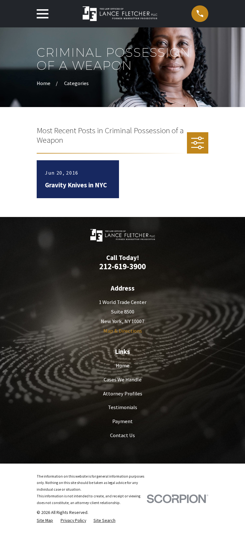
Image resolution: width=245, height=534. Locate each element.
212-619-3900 (122, 266)
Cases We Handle (123, 379)
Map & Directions (122, 331)
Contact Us (122, 435)
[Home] (120, 13)
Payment (122, 421)
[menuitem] (45, 520)
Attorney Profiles (122, 393)
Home (123, 365)
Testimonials (122, 407)
